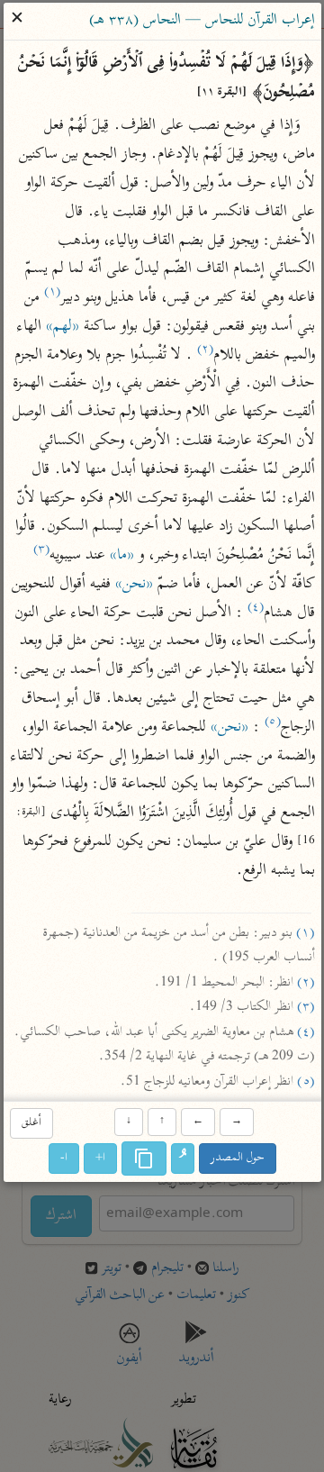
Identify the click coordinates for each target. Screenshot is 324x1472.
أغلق (30, 1123)
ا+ (100, 1159)
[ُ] (182, 1159)
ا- (64, 1159)
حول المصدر (238, 1159)
